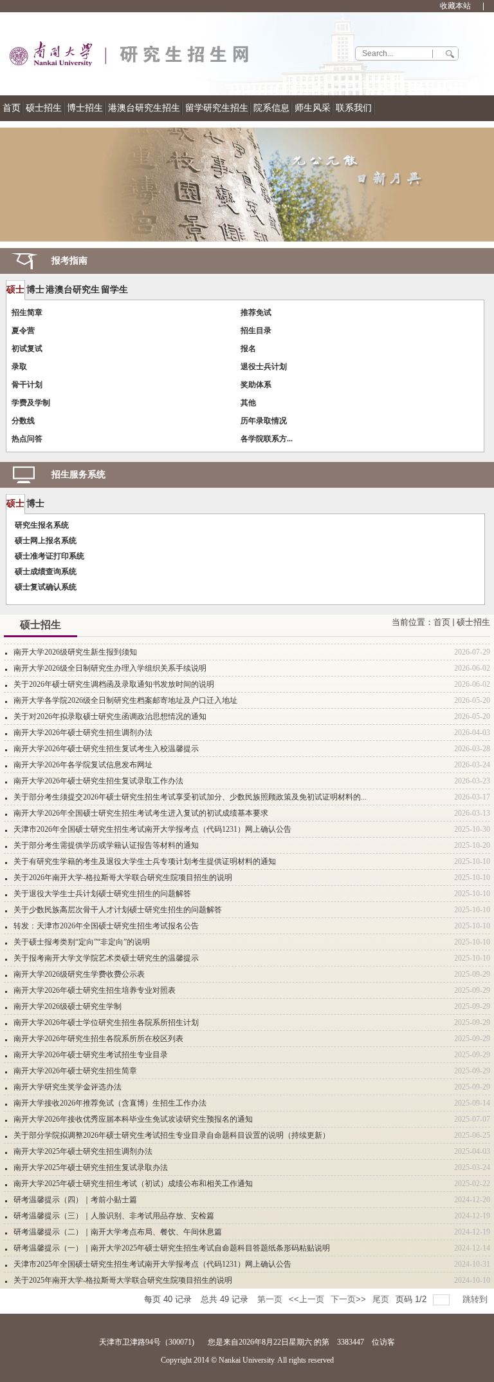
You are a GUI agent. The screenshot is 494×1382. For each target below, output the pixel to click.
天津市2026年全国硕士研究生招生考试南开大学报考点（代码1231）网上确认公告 (152, 829)
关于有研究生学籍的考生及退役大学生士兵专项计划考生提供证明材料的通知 (145, 861)
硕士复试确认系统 (46, 586)
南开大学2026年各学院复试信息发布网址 (83, 764)
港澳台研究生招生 (144, 108)
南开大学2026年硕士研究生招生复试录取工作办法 (98, 780)
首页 (12, 108)
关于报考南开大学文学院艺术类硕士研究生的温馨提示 (106, 958)
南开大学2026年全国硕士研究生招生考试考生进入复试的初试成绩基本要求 (141, 813)
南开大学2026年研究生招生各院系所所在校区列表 (98, 1038)
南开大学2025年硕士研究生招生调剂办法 (83, 1151)
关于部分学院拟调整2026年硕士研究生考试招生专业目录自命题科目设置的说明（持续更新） (172, 1135)
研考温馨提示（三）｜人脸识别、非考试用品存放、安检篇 (114, 1215)
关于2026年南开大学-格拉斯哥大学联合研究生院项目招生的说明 (123, 877)
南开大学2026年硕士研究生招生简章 (75, 1070)
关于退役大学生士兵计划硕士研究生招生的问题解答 (102, 893)
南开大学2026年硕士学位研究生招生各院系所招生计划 (106, 1022)
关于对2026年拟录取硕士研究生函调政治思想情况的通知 (110, 716)
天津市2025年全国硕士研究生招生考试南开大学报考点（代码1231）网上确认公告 (152, 1264)
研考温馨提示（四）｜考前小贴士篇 (75, 1199)
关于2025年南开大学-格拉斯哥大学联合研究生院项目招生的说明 (123, 1280)
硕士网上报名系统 (46, 540)
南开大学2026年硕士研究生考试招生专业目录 (91, 1054)
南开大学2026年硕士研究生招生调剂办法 (83, 732)
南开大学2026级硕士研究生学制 (68, 1006)
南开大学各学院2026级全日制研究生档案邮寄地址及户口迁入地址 (125, 700)
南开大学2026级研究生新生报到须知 (75, 652)
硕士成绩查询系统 (46, 571)
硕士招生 (44, 108)
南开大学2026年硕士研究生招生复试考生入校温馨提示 (106, 748)
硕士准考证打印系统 (49, 556)
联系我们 (354, 108)
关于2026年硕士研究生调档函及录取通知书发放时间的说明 (114, 684)
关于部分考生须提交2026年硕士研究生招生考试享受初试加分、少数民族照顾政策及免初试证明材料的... (190, 796)
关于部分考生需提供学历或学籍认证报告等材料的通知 (106, 845)
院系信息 (271, 108)
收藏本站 (455, 5)
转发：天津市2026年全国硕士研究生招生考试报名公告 (106, 925)
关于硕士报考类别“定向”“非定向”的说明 (82, 941)
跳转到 (476, 1299)
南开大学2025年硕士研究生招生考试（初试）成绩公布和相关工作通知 (133, 1183)
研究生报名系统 (42, 525)
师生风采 (313, 108)
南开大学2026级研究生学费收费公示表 (79, 974)
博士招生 (85, 108)
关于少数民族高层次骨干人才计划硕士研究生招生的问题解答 (118, 909)
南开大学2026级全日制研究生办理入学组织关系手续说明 (110, 668)
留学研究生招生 (216, 108)
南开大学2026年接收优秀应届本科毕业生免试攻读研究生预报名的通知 (133, 1119)
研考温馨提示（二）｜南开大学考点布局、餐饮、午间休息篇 (118, 1231)
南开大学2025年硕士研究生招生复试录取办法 (91, 1167)
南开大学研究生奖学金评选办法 (68, 1086)
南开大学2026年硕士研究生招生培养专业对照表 (95, 990)
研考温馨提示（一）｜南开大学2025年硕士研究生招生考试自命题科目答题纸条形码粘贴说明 (172, 1247)
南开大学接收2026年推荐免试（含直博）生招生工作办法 (110, 1103)
